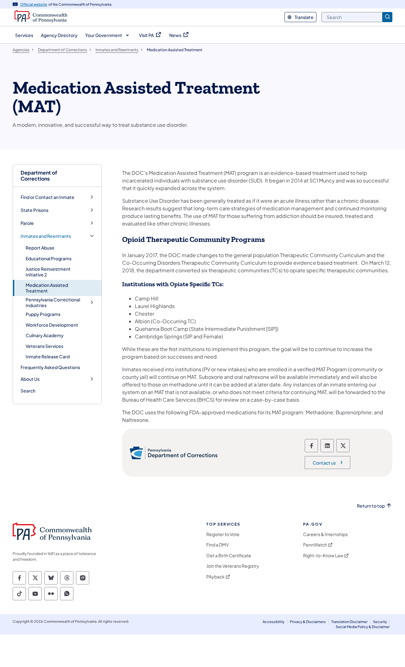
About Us (30, 379)
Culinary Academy (45, 335)
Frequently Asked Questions (50, 367)
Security (380, 622)
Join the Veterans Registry (232, 566)
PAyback (215, 576)
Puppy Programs (43, 314)
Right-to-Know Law (323, 555)
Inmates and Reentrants (46, 236)
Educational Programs (49, 258)
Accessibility (273, 622)
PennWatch (315, 544)
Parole (27, 223)
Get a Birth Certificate (228, 555)
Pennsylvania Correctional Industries (53, 302)
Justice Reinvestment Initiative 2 (48, 271)
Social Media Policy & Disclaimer (363, 627)
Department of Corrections (39, 176)
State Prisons (34, 210)
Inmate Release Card (48, 356)
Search (28, 390)
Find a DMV (217, 544)
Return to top (371, 506)
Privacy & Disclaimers (308, 622)
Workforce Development (52, 325)
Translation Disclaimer (349, 622)
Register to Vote (223, 534)
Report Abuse (40, 247)
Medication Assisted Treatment (47, 287)
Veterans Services (44, 346)
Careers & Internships (325, 534)
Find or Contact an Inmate (47, 197)
